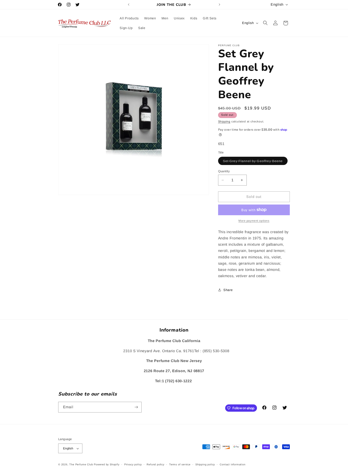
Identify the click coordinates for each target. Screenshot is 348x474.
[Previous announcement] (128, 4)
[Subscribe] (136, 407)
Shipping (224, 121)
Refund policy (155, 464)
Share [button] (228, 289)
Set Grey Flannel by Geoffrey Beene (255, 162)
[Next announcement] (219, 4)
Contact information (232, 464)
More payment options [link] (253, 220)
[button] (265, 23)
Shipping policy (205, 464)
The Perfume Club (81, 464)
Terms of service (180, 464)
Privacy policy (133, 464)
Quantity (224, 171)
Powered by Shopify (106, 464)
